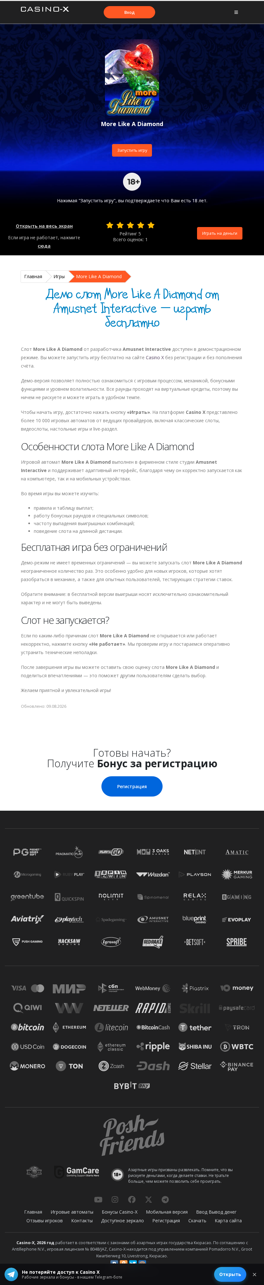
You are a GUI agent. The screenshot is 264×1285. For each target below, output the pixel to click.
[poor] (120, 225)
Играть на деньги (219, 233)
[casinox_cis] (115, 1199)
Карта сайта (228, 1220)
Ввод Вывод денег (216, 1212)
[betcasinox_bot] (165, 1199)
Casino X (155, 357)
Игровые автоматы (72, 1212)
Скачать (197, 1220)
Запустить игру (132, 150)
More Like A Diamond (99, 276)
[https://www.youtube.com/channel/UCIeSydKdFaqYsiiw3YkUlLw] (98, 1199)
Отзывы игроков (44, 1220)
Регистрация (132, 786)
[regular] (130, 225)
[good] (140, 225)
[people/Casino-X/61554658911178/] (132, 1199)
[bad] (109, 225)
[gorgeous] (151, 225)
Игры (59, 276)
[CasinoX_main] (148, 1199)
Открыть (230, 1274)
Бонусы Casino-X (119, 1212)
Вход (129, 12)
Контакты (82, 1220)
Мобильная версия (167, 1212)
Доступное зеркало (122, 1220)
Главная (33, 276)
